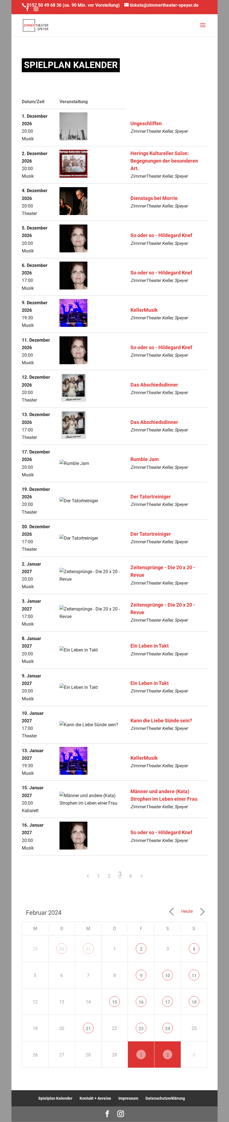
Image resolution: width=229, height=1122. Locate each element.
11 (194, 975)
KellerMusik (144, 310)
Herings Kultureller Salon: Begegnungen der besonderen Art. (164, 161)
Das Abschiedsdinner (154, 385)
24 (167, 1028)
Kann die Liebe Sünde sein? (161, 720)
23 (141, 1028)
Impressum (128, 1098)
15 (114, 1002)
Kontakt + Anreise (95, 1098)
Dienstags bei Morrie (154, 198)
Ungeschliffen (146, 123)
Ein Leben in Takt (149, 646)
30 (61, 949)
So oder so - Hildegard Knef (161, 235)
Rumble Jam (144, 459)
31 (88, 949)
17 (167, 1002)
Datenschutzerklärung (165, 1098)
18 (194, 1002)
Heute (187, 911)
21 (88, 1028)
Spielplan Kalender (55, 1098)
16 (141, 1002)
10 (167, 975)
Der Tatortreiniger (150, 497)
